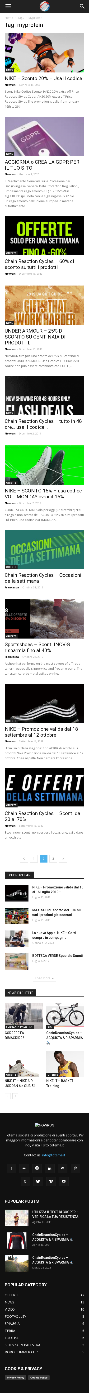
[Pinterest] (75, 1168)
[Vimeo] (51, 1181)
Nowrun (10, 84)
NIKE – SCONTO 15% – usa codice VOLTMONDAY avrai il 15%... (43, 494)
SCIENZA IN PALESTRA (19, 1026)
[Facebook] (11, 1168)
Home (9, 18)
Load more (42, 978)
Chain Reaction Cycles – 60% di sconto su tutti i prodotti (39, 264)
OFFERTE (11, 253)
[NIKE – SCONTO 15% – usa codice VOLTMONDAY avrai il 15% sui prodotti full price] (44, 465)
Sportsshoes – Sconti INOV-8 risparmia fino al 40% (37, 647)
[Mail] (62, 1168)
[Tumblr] (25, 1181)
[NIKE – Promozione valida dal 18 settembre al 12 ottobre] (44, 703)
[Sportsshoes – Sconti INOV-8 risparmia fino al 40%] (44, 619)
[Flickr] (24, 1168)
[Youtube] (64, 1181)
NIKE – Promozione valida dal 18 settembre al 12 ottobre (41, 732)
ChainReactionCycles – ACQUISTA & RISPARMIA (64, 1035)
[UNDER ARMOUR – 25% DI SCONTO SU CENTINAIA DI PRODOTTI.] (44, 305)
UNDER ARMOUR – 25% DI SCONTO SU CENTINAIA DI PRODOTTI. (35, 337)
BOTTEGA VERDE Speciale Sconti (57, 956)
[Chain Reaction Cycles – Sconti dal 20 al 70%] (44, 787)
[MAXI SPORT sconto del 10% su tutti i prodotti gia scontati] (16, 916)
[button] (82, 6)
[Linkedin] (50, 1168)
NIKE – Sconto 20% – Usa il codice (43, 78)
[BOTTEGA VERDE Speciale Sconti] (16, 961)
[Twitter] (38, 1181)
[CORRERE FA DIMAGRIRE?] (24, 1016)
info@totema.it (53, 1155)
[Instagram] (37, 1168)
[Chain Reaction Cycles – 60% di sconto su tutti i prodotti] (44, 235)
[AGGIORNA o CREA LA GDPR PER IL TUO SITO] (44, 136)
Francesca (12, 587)
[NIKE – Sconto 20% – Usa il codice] (44, 52)
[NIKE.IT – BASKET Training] (65, 1064)
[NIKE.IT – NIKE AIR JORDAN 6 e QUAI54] (24, 1064)
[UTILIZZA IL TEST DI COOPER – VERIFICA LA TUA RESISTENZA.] (16, 1218)
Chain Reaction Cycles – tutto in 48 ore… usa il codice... (43, 424)
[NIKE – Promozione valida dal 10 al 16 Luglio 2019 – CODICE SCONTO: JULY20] (16, 893)
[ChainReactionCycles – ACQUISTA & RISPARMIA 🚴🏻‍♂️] (65, 1016)
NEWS (9, 70)
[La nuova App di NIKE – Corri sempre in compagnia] (16, 938)
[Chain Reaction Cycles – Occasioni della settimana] (44, 549)
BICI (50, 1026)
